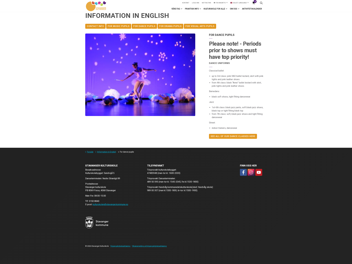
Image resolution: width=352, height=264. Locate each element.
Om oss (233, 9)
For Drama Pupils (170, 26)
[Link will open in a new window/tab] (243, 172)
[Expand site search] (261, 3)
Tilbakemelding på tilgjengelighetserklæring (149, 246)
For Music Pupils (119, 26)
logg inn (195, 3)
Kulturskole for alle (214, 9)
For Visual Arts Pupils (200, 26)
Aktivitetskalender (252, 9)
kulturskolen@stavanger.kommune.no (110, 204)
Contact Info (95, 26)
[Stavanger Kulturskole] (96, 6)
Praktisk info (192, 9)
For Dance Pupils (144, 26)
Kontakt (185, 3)
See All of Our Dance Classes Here (233, 136)
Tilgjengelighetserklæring (120, 246)
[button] (140, 75)
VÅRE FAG (175, 9)
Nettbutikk (206, 3)
